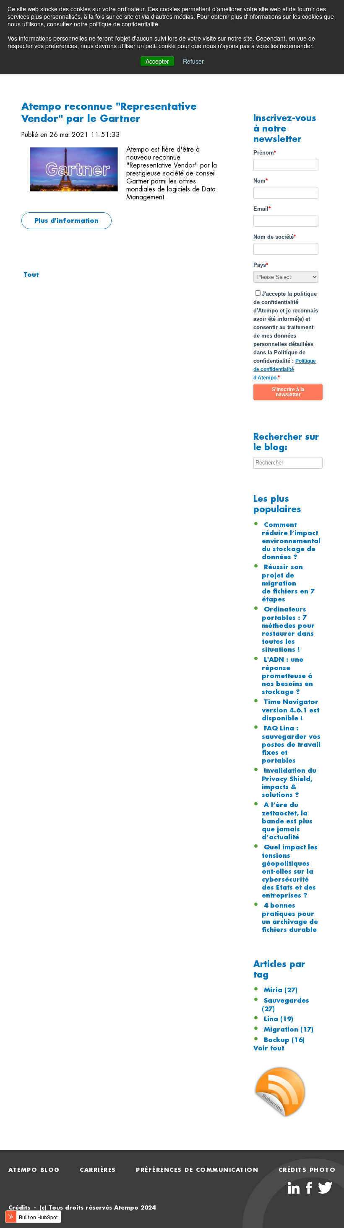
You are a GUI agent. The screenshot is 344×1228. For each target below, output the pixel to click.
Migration (288, 1029)
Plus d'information (66, 220)
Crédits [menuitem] (19, 1207)
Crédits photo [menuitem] (307, 1170)
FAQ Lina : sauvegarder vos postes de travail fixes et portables (291, 744)
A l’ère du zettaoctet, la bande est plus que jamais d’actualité (287, 821)
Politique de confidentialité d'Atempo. (284, 369)
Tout (31, 274)
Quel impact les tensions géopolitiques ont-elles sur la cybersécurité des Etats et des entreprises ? (290, 871)
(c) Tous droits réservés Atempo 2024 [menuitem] (97, 1207)
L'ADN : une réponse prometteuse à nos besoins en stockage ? (287, 675)
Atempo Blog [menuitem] (34, 1170)
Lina (278, 1019)
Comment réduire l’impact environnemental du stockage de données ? (291, 540)
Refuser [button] (193, 61)
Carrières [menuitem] (98, 1170)
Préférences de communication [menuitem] (197, 1170)
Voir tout (268, 1048)
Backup (284, 1040)
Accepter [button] (157, 61)
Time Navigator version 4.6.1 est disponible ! (290, 710)
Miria (280, 990)
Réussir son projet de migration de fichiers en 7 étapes (288, 583)
